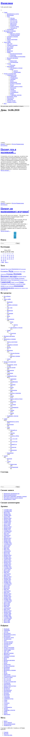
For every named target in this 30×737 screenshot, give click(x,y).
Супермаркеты (14, 92)
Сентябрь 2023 (8, 509)
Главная (6, 732)
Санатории (10, 99)
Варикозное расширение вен (11, 493)
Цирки (12, 93)
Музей (2, 278)
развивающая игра (7, 288)
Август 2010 (7, 602)
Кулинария (10, 48)
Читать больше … (5, 170)
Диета (21, 271)
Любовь (24, 276)
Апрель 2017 (7, 535)
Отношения (10, 29)
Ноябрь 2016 (7, 541)
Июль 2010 (7, 603)
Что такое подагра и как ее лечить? (13, 498)
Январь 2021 (7, 514)
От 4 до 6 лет (13, 22)
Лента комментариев (9, 724)
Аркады (15, 70)
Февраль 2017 (7, 538)
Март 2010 (7, 609)
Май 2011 (6, 589)
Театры (12, 89)
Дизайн (23, 271)
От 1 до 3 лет (13, 21)
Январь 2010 (7, 612)
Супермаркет (4, 284)
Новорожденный (7, 278)
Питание (9, 280)
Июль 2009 (7, 620)
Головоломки (17, 72)
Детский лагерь (16, 271)
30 (5, 260)
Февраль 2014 (7, 555)
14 (1, 257)
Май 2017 (6, 534)
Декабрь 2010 (7, 596)
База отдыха (8, 269)
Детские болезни (14, 35)
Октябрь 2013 (7, 558)
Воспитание (10, 15)
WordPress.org (7, 725)
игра (24, 284)
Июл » (6, 262)
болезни (12, 284)
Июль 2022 (7, 512)
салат (2, 289)
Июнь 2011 (7, 588)
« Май (2, 262)
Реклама (6, 733)
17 (7, 257)
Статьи (9, 63)
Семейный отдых (12, 75)
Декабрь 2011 (7, 579)
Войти (5, 721)
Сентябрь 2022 (8, 511)
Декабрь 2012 (7, 563)
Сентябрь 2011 (8, 583)
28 (1, 260)
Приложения (10, 66)
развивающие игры (17, 288)
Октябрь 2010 (7, 599)
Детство (12, 18)
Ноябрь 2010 (7, 598)
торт (7, 289)
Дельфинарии (14, 78)
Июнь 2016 (7, 546)
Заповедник (3, 274)
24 (7, 258)
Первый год (13, 19)
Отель (16, 278)
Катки (12, 80)
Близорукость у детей (10, 499)
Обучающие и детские (16, 68)
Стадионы (13, 90)
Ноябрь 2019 (7, 522)
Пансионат (4, 280)
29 (3, 260)
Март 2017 (7, 536)
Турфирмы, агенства (15, 95)
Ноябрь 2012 (7, 565)
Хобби (9, 52)
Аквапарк (3, 269)
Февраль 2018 (7, 526)
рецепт (26, 288)
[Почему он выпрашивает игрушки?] (15, 200)
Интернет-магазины (12, 58)
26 (11, 258)
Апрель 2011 (7, 591)
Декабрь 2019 (7, 521)
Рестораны (13, 88)
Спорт (8, 41)
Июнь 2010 (7, 605)
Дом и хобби (7, 42)
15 (3, 257)
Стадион (16, 282)
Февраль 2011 (7, 593)
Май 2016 (6, 548)
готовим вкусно (18, 284)
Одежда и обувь (14, 26)
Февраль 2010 (7, 610)
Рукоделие (13, 55)
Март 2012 (7, 575)
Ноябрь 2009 (7, 615)
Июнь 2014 (7, 554)
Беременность (16, 269)
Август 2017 (7, 532)
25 (9, 258)
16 (5, 257)
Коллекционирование (16, 53)
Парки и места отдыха (16, 86)
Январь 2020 (7, 519)
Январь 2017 (7, 539)
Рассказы (12, 65)
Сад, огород (10, 46)
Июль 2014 (7, 552)
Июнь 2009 (7, 622)
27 (13, 258)
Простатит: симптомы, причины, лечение (15, 496)
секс (4, 289)
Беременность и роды (13, 13)
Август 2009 (7, 619)
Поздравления (14, 62)
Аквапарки (13, 76)
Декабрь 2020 (7, 515)
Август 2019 (7, 524)
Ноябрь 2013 (7, 556)
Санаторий (5, 282)
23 (5, 258)
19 (11, 257)
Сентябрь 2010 (8, 600)
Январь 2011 (7, 595)
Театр (8, 284)
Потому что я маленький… (8, 151)
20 (13, 257)
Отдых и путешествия (10, 73)
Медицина (10, 32)
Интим (9, 38)
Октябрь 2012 (7, 566)
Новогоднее (13, 60)
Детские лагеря (11, 100)
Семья (5, 12)
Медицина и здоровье (10, 31)
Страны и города (11, 102)
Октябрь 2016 (7, 542)
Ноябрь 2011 (7, 581)
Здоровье (9, 274)
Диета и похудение (12, 39)
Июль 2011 (7, 586)
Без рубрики (7, 296)
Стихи (9, 59)
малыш (2, 286)
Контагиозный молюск (10, 495)
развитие (23, 288)
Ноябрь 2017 (7, 529)
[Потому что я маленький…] (15, 141)
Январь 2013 (7, 562)
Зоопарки (12, 79)
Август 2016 (7, 545)
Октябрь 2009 (7, 616)
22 (3, 258)
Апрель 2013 (7, 559)
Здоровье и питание (12, 36)
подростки (11, 286)
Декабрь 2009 (7, 613)
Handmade (10, 302)
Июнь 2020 (7, 516)
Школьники (13, 23)
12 (11, 255)
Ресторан (22, 280)
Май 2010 (6, 606)
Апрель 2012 (7, 573)
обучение (6, 286)
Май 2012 (6, 572)
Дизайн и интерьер (12, 45)
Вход (5, 103)
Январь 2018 (7, 528)
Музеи (12, 85)
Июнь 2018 (7, 525)
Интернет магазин (9, 276)
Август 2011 (7, 585)
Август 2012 (7, 569)
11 (9, 255)
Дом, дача (9, 43)
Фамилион (7, 3)
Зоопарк (17, 273)
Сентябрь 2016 (8, 544)
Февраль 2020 (7, 518)
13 (13, 255)
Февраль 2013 (7, 561)
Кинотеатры (13, 82)
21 (1, 258)
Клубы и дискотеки (15, 83)
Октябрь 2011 (7, 582)
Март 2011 (7, 592)
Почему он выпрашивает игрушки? (15, 210)
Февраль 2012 (7, 576)
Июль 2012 (7, 571)
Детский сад (13, 28)
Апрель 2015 (7, 551)
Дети (8, 16)
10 (7, 255)
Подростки (13, 25)
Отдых (12, 278)
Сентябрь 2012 (8, 568)
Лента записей (8, 722)
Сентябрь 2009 (8, 618)
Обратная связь (8, 735)
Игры (11, 69)
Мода (8, 316)
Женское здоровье (15, 33)
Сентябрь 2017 (8, 531)
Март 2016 (7, 549)
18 (9, 257)
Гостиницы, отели (12, 96)
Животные (10, 50)
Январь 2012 (7, 578)
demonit (3, 144)
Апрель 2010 (7, 608)
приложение (18, 286)
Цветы (9, 49)
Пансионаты (10, 97)
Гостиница (4, 271)
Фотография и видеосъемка (17, 56)
